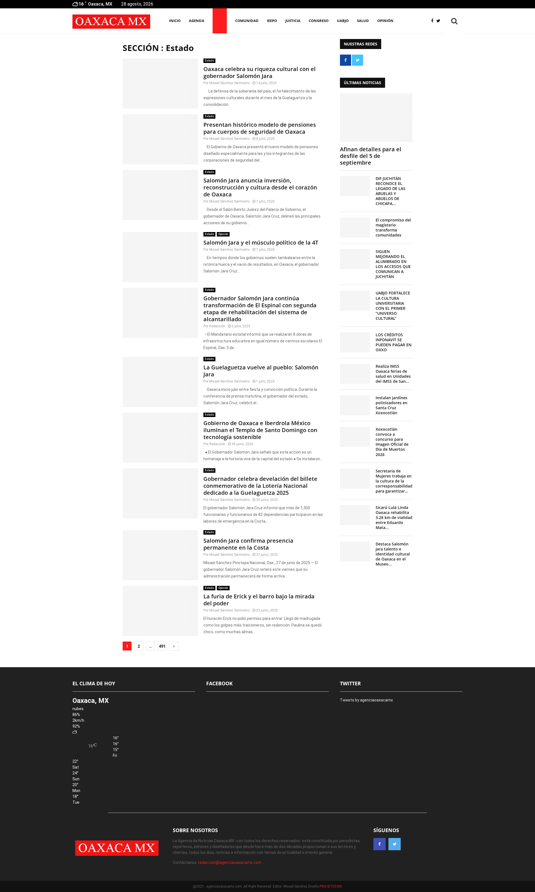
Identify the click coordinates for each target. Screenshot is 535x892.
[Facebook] (433, 21)
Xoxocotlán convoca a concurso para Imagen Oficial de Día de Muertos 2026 (392, 441)
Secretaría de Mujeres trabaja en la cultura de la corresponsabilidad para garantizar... (394, 481)
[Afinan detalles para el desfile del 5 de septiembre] (376, 117)
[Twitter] (439, 21)
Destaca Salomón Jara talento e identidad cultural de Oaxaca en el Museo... (393, 554)
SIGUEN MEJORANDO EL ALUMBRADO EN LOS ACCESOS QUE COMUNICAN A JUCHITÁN (393, 264)
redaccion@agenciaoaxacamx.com (229, 862)
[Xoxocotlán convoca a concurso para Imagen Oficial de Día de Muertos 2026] (355, 437)
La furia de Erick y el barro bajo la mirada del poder (259, 600)
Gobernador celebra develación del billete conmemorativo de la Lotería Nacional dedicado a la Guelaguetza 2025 (260, 485)
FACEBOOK (219, 683)
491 (162, 646)
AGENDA (196, 20)
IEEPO (272, 20)
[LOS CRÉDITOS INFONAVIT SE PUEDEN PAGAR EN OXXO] (355, 342)
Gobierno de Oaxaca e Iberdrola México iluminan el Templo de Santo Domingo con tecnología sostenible (260, 430)
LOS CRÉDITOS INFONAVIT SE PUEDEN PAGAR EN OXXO (394, 342)
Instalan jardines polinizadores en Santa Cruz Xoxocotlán (391, 405)
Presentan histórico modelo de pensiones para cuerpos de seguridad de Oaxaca (259, 128)
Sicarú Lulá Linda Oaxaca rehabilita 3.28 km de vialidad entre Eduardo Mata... (394, 517)
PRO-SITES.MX (331, 886)
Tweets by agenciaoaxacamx (366, 700)
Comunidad (247, 20)
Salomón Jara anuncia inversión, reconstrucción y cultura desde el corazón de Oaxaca (260, 187)
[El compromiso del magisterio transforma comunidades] (355, 228)
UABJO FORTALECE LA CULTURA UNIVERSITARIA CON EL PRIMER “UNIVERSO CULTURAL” (393, 305)
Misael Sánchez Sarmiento (229, 83)
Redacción (217, 326)
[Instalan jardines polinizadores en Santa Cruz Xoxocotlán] (355, 405)
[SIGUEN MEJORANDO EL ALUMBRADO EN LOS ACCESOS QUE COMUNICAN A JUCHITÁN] (355, 259)
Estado (220, 20)
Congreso (319, 20)
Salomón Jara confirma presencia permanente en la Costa (248, 544)
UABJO (343, 20)
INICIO (175, 20)
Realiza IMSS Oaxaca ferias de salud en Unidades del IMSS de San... (393, 374)
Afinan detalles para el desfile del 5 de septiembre (370, 155)
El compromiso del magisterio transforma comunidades (393, 227)
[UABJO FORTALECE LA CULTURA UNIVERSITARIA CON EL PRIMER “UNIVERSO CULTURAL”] (355, 301)
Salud (363, 20)
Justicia (292, 20)
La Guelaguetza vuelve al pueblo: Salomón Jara (260, 371)
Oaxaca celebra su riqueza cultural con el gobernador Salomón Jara (259, 72)
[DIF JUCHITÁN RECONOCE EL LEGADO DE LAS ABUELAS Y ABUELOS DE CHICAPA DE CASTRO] (355, 186)
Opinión (385, 20)
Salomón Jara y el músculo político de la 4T (260, 242)
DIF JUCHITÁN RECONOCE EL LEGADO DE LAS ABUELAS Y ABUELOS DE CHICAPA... (390, 191)
